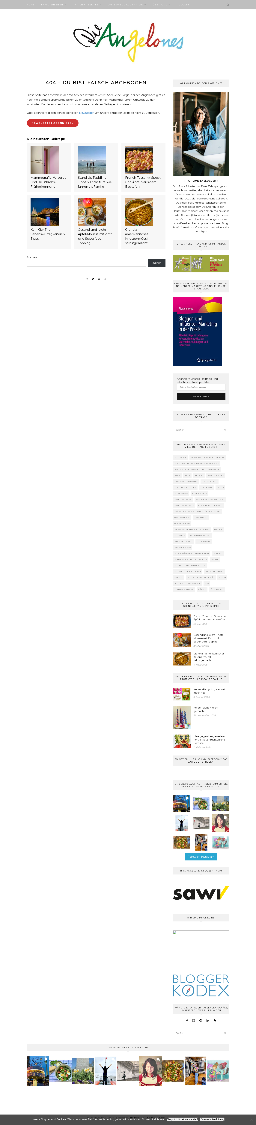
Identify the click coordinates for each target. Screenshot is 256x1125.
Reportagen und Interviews (190, 559)
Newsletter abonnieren (53, 123)
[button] (181, 803)
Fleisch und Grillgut (210, 505)
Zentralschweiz (184, 589)
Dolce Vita (207, 487)
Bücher (199, 475)
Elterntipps (181, 493)
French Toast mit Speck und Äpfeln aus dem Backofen (143, 182)
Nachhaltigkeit (183, 541)
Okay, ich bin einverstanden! (182, 1119)
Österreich (217, 589)
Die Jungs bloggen (185, 487)
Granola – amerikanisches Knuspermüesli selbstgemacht (136, 236)
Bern (177, 475)
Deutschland (209, 481)
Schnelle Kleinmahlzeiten (190, 565)
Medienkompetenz (200, 535)
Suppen (178, 577)
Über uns (160, 4)
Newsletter (86, 113)
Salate (215, 559)
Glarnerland (182, 523)
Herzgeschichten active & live (192, 529)
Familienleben (52, 4)
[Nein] (251, 1120)
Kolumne (179, 535)
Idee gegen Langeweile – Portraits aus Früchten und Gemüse (209, 739)
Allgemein (180, 458)
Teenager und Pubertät (200, 577)
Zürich (202, 589)
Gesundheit (201, 517)
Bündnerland (216, 475)
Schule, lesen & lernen (187, 571)
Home (31, 4)
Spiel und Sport (214, 571)
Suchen (32, 257)
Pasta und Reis (182, 547)
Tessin (222, 577)
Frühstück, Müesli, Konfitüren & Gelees (197, 511)
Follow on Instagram (201, 856)
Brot (187, 475)
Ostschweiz (203, 541)
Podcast (183, 4)
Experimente (199, 493)
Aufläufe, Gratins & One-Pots (207, 458)
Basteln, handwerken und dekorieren (196, 469)
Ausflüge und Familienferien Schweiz (196, 463)
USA (207, 583)
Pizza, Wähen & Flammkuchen (191, 553)
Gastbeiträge (182, 517)
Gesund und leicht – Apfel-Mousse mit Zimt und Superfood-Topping (95, 236)
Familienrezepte (85, 4)
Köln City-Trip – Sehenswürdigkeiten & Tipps (48, 234)
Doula (220, 487)
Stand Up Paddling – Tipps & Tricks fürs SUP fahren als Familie (95, 182)
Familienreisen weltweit (210, 499)
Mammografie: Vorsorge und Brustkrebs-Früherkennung (48, 182)
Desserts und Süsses (186, 481)
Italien (218, 529)
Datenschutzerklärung (212, 1119)
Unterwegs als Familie (125, 4)
